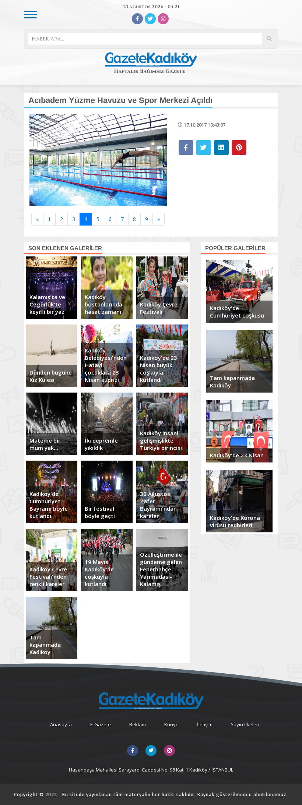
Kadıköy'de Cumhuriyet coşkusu (237, 311)
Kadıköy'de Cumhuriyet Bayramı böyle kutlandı (48, 504)
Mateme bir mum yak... (44, 444)
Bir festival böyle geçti (100, 512)
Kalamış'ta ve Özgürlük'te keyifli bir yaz (47, 304)
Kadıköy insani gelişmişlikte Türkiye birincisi (161, 440)
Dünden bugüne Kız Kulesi (50, 376)
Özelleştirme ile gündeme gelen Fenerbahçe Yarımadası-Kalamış (161, 569)
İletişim (205, 724)
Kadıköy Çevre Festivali (159, 308)
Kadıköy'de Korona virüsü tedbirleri (235, 521)
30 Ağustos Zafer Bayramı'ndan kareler (158, 504)
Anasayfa (61, 724)
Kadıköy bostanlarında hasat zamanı (103, 304)
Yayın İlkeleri (245, 724)
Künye (171, 724)
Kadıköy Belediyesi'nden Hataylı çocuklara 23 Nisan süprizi (106, 365)
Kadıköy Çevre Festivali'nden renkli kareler (48, 576)
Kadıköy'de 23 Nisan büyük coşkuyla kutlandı (158, 368)
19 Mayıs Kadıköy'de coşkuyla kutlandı (99, 573)
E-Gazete (100, 724)
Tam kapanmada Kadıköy (45, 645)
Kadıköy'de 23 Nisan (237, 455)
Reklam (137, 724)
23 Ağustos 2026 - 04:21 (151, 7)
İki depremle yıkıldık (101, 444)
